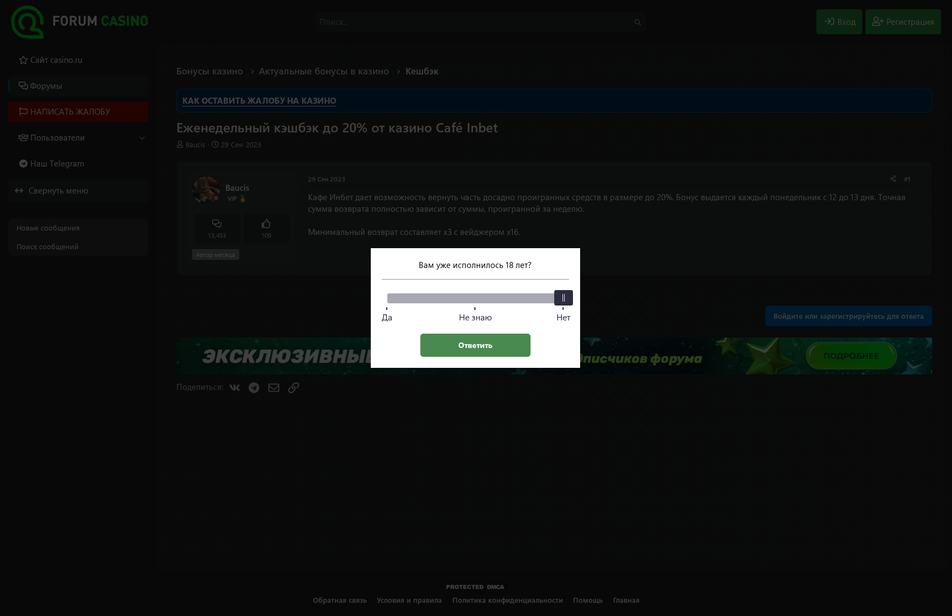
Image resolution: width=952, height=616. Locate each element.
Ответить (475, 345)
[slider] (563, 298)
